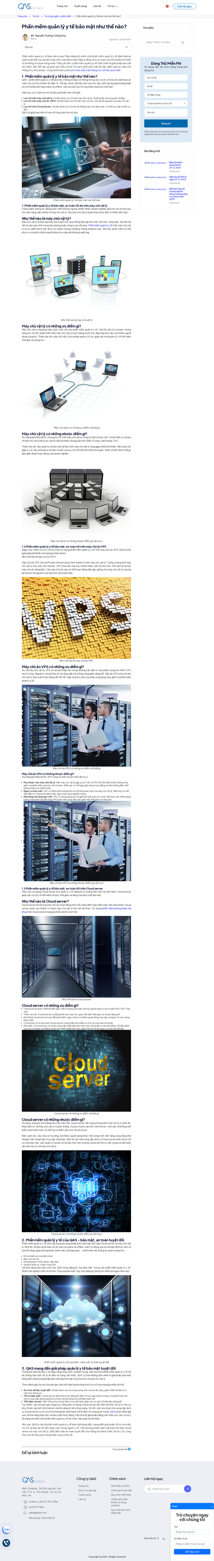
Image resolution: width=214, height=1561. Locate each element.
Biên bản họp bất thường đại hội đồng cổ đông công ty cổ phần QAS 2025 (178, 193)
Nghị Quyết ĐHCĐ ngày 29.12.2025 (177, 178)
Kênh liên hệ (150, 1538)
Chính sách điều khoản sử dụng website (119, 1502)
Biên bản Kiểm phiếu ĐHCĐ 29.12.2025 (176, 165)
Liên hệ (97, 6)
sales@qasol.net (38, 1512)
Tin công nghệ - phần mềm (57, 16)
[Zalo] (164, 1538)
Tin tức (111, 6)
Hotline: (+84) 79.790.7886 (43, 1501)
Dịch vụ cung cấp (87, 1490)
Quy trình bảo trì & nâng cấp (120, 1511)
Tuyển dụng (80, 6)
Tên (176, 1526)
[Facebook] (158, 1538)
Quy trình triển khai (121, 1494)
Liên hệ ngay (153, 1479)
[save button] (187, 1488)
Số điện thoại (180, 1538)
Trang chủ (62, 6)
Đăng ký (166, 123)
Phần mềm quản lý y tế (100, 225)
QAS (113, 1411)
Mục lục (29, 47)
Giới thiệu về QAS (120, 1485)
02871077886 (36, 1507)
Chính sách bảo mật (121, 1490)
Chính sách (117, 1479)
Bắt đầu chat (192, 1551)
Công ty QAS (86, 1479)
